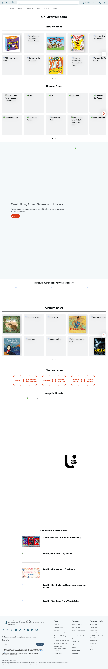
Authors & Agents (77, 624)
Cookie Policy (93, 630)
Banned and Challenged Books (61, 637)
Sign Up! (87, 3)
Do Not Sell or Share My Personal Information (96, 637)
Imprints (46, 8)
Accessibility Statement (60, 643)
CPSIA (91, 646)
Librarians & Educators (78, 630)
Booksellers (75, 653)
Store (38, 8)
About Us (56, 624)
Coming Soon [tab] (54, 86)
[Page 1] (52, 79)
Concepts (46, 380)
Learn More (15, 216)
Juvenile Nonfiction (90, 380)
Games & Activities (61, 380)
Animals (18, 380)
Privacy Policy (94, 627)
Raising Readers (76, 650)
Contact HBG (75, 641)
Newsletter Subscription (61, 633)
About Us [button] (56, 8)
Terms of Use (93, 624)
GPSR (91, 649)
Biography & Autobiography (32, 380)
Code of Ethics (94, 633)
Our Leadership (58, 627)
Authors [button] (20, 8)
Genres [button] (12, 8)
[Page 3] (56, 79)
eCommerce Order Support (79, 633)
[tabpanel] (54, 56)
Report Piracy (93, 640)
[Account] (99, 2)
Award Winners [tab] (54, 307)
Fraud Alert (93, 643)
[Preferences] (94, 2)
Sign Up (40, 644)
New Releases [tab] (54, 26)
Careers (74, 639)
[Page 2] (54, 79)
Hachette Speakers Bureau (79, 636)
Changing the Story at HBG (61, 640)
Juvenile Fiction (76, 380)
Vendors (74, 647)
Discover (30, 8)
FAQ (73, 644)
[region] (54, 54)
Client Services (76, 627)
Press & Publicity (59, 653)
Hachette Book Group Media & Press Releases (60, 648)
